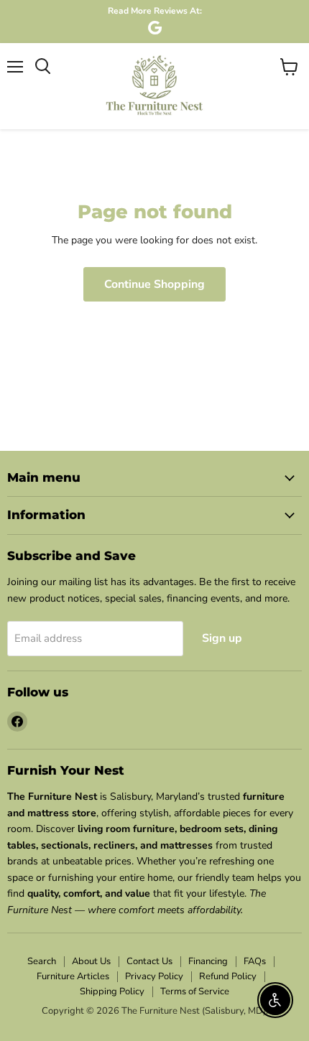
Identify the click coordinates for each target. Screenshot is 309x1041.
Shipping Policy (112, 991)
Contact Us (149, 961)
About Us (91, 961)
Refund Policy (228, 976)
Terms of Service (194, 991)
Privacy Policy (154, 976)
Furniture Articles (73, 976)
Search (41, 961)
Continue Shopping (154, 284)
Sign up (222, 638)
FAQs (255, 961)
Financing (208, 961)
